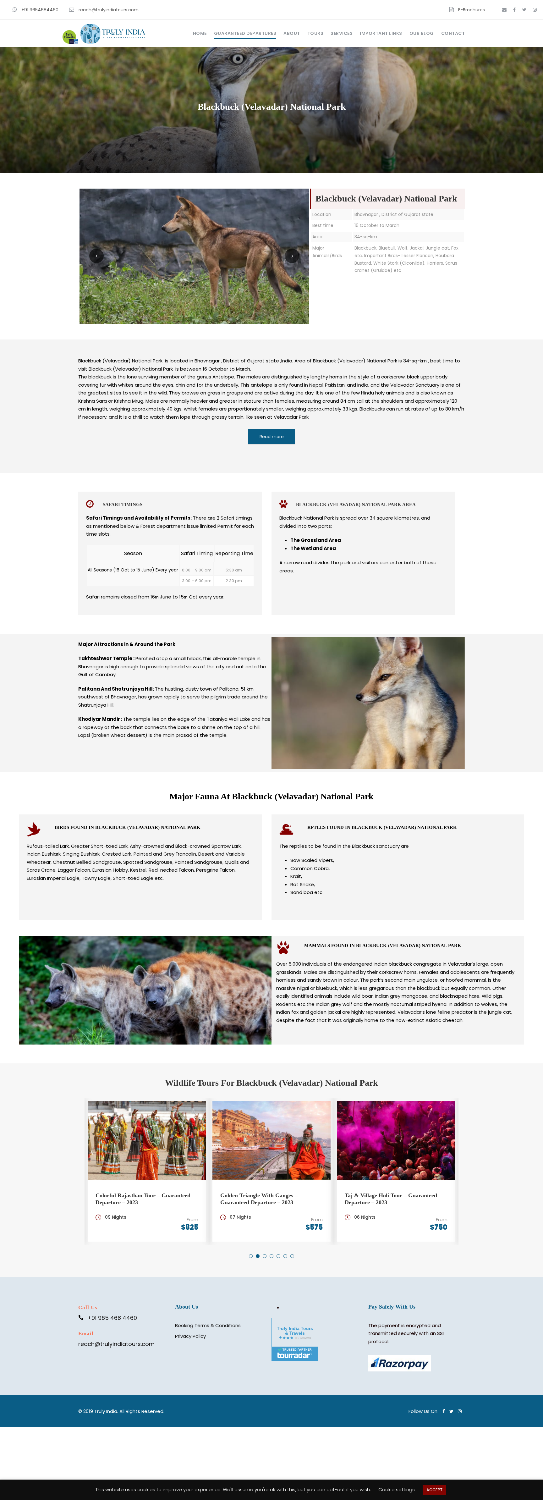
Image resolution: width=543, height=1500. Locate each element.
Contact (453, 33)
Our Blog (421, 33)
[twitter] (524, 10)
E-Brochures (471, 10)
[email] (504, 10)
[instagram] (535, 10)
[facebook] (514, 10)
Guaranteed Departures (245, 33)
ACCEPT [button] (434, 1490)
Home (200, 33)
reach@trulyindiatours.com (109, 10)
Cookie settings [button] (396, 1489)
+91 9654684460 (39, 10)
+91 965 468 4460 (112, 1318)
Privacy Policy (190, 1336)
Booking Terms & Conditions (208, 1325)
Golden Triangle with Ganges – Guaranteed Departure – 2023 (259, 1198)
